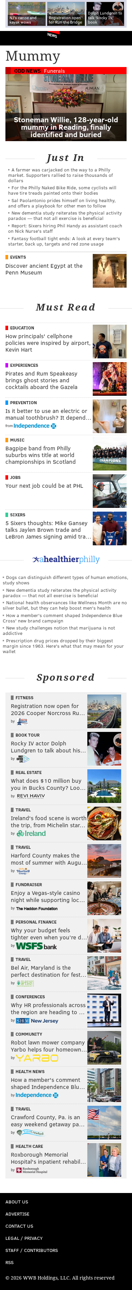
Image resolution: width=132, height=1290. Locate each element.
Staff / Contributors (31, 1250)
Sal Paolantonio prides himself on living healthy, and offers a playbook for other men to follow (62, 203)
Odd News (27, 70)
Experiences (24, 365)
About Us (16, 1201)
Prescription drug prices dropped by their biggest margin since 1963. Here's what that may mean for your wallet (63, 645)
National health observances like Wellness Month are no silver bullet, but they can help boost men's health (65, 605)
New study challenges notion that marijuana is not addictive (59, 630)
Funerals (54, 70)
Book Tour (28, 735)
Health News (30, 1071)
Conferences (30, 997)
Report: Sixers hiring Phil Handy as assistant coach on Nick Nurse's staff (65, 228)
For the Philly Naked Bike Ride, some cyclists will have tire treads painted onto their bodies (62, 190)
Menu (121, 38)
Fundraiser (29, 884)
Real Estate (29, 772)
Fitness (25, 698)
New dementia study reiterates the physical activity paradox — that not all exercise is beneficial (65, 215)
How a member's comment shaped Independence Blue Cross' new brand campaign (62, 618)
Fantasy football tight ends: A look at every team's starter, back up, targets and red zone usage (64, 241)
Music (17, 440)
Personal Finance (36, 922)
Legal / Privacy (24, 1238)
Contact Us (19, 1226)
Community (29, 1034)
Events (18, 257)
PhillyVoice (16, 38)
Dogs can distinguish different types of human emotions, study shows (65, 580)
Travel (23, 810)
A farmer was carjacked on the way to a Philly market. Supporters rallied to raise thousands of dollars (60, 175)
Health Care (29, 1146)
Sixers (17, 515)
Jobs (15, 477)
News (52, 35)
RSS (9, 1262)
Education (22, 328)
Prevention (23, 402)
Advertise (17, 1214)
